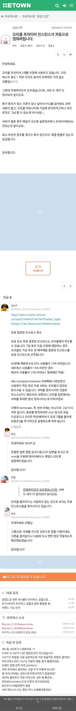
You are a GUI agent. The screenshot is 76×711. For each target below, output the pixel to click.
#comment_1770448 (39, 437)
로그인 (19, 708)
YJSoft (14, 305)
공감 (17, 426)
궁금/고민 (17, 27)
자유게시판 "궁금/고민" (35, 16)
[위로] (64, 286)
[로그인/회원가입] (64, 5)
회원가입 (57, 708)
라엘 (13, 477)
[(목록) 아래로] (70, 286)
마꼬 (15, 45)
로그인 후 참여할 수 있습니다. (26, 577)
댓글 (7, 297)
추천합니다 (38, 268)
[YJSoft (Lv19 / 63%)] (7, 430)
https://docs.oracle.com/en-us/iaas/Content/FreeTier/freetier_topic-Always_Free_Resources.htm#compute (36, 319)
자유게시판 (11, 16)
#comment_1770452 (39, 517)
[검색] (57, 5)
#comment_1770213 (39, 309)
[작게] (64, 54)
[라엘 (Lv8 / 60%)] (7, 509)
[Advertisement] (38, 212)
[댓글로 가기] (70, 54)
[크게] (58, 54)
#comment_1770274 (39, 481)
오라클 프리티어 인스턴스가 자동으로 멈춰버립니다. (40, 36)
